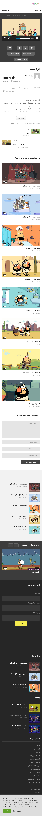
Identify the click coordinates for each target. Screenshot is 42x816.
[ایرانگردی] (21, 134)
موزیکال (37, 792)
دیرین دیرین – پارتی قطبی (31, 217)
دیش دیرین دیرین (34, 772)
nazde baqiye (35, 123)
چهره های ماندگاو (34, 765)
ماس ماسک (36, 572)
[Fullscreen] (5, 38)
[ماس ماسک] (21, 559)
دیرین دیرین (29, 75)
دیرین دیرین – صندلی (33, 310)
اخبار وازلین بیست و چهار (18, 725)
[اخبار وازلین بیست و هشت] (34, 718)
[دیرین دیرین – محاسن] (21, 266)
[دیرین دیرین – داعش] (21, 328)
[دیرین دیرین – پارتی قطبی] (21, 204)
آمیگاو (38, 745)
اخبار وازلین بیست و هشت (18, 715)
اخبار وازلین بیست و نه (19, 704)
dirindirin (28, 123)
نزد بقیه (16, 123)
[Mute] (9, 38)
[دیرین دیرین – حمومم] (21, 235)
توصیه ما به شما (34, 762)
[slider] (23, 38)
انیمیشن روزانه (27, 88)
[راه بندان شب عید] (21, 146)
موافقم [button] (7, 811)
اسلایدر (37, 752)
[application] (21, 29)
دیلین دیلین (36, 776)
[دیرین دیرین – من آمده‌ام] (21, 173)
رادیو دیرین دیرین (34, 779)
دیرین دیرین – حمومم (33, 248)
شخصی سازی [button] (16, 811)
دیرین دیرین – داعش (33, 341)
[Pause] (37, 38)
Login (4, 10)
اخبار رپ (37, 749)
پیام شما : (36, 613)
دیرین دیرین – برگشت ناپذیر (30, 372)
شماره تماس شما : (33, 603)
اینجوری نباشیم (35, 759)
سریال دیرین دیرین (33, 782)
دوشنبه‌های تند (35, 769)
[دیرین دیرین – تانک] (21, 390)
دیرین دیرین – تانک (33, 403)
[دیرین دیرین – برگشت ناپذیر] (21, 359)
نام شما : (37, 593)
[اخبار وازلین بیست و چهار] (34, 729)
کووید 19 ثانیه (35, 789)
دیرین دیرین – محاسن (32, 279)
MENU (37, 10)
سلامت (37, 786)
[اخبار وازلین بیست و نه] (34, 708)
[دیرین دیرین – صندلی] (21, 297)
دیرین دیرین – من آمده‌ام (31, 186)
